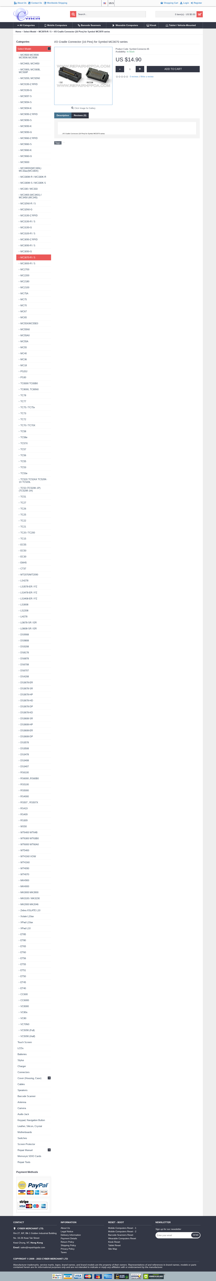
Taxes (64, 1252)
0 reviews (134, 76)
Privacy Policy (67, 1249)
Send (195, 1235)
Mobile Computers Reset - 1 (122, 1228)
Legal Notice (67, 1231)
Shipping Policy (68, 1245)
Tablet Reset (114, 1245)
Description (63, 115)
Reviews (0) (80, 115)
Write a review (146, 76)
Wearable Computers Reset (122, 1238)
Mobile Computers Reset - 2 (122, 1231)
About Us (65, 1228)
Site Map (112, 1249)
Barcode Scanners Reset (120, 1235)
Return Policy (67, 1242)
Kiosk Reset (114, 1242)
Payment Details (69, 1238)
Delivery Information (71, 1235)
